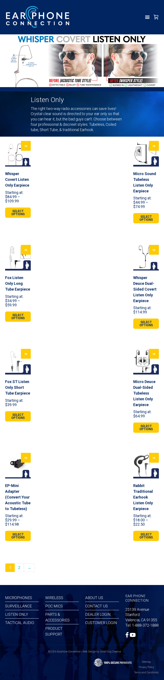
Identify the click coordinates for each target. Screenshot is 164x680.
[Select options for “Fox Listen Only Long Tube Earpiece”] (26, 250)
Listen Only (16, 614)
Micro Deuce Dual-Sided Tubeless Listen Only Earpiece (144, 393)
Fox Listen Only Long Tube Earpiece (17, 283)
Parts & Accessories (57, 617)
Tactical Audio (19, 622)
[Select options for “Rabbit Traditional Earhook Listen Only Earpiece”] (154, 458)
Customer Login (101, 622)
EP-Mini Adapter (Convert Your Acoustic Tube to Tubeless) (18, 497)
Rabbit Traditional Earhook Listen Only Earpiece (143, 497)
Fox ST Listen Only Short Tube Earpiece (17, 387)
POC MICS (54, 606)
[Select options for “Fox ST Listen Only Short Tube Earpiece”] (26, 354)
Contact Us (96, 606)
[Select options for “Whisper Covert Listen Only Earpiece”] (26, 146)
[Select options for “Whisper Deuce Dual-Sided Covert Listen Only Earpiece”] (154, 250)
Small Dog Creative (110, 651)
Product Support (54, 631)
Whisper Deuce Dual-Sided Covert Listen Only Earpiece (145, 289)
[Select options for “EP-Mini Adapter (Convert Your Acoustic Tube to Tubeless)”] (26, 458)
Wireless (54, 597)
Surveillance (18, 606)
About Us (94, 597)
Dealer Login (98, 614)
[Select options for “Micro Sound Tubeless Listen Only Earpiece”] (154, 146)
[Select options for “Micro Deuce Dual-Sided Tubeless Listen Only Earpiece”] (154, 354)
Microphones (18, 597)
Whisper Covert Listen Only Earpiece (17, 179)
